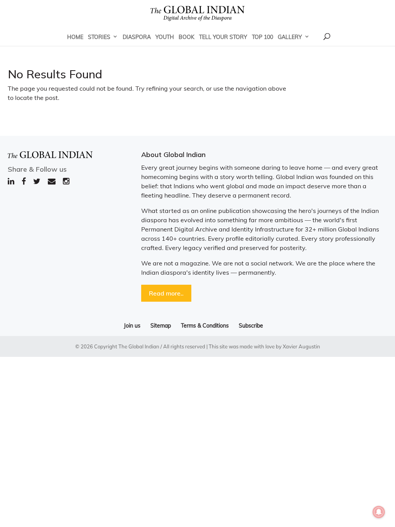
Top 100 (262, 37)
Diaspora (137, 37)
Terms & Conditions (205, 325)
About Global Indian (173, 154)
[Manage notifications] (379, 512)
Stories (99, 37)
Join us (132, 325)
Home (75, 37)
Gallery (290, 37)
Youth (164, 37)
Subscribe (251, 325)
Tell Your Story (223, 37)
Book (186, 37)
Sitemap (160, 325)
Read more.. (166, 293)
